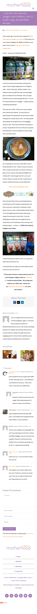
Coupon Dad (24, 585)
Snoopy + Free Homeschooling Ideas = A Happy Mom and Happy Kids (27, 355)
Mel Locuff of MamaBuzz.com (18, 187)
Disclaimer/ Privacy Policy (16, 286)
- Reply (12, 373)
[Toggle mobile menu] (33, 8)
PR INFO (18, 561)
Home (18, 556)
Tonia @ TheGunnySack (14, 371)
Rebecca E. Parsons (13, 451)
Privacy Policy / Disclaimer (18, 580)
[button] (4, 355)
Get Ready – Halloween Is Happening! (9, 354)
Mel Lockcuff (12, 466)
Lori (6, 30)
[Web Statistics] (3, 603)
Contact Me (18, 571)
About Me (18, 566)
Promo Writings (13, 30)
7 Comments (23, 30)
